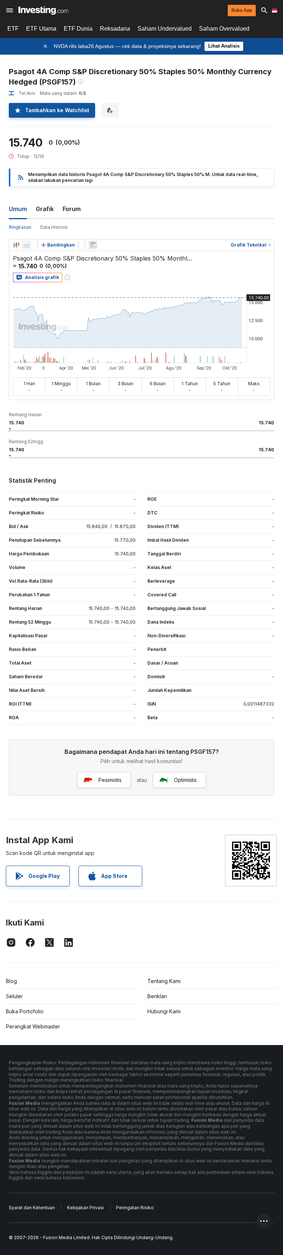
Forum (72, 209)
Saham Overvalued (224, 28)
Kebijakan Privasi (85, 1207)
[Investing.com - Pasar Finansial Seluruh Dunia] (43, 10)
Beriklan (157, 996)
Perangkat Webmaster (33, 1026)
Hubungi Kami (164, 1011)
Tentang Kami (164, 981)
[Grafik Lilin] (16, 245)
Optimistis (185, 780)
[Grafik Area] (26, 245)
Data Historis (54, 227)
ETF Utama (41, 28)
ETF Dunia (78, 28)
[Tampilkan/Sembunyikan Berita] (93, 245)
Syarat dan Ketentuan (32, 1207)
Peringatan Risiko (135, 1207)
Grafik (45, 209)
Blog (11, 981)
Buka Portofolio (24, 1011)
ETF (13, 28)
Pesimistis (110, 780)
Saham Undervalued (164, 28)
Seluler (14, 996)
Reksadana (115, 28)
